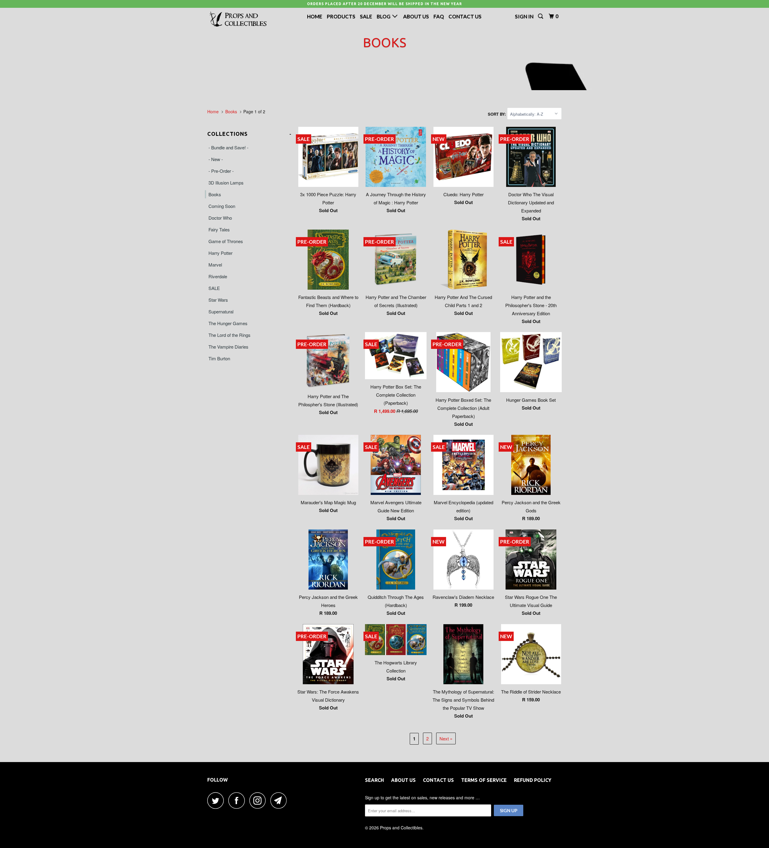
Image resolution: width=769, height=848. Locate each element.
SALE (214, 288)
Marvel (215, 264)
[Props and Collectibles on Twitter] (217, 800)
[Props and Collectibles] (238, 19)
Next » (445, 738)
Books (214, 194)
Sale (366, 16)
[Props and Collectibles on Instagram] (259, 800)
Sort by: (497, 114)
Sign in (524, 16)
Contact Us (465, 16)
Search (374, 780)
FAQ (438, 16)
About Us (416, 16)
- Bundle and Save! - (228, 147)
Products (341, 16)
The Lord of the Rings (229, 335)
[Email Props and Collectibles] (280, 800)
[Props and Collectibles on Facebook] (238, 800)
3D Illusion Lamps (226, 182)
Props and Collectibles (401, 828)
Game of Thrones (225, 241)
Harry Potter (220, 253)
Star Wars (218, 300)
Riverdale (217, 276)
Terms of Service (484, 780)
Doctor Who (220, 218)
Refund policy (532, 780)
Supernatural (220, 311)
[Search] (541, 16)
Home (314, 16)
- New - (215, 159)
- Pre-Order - (221, 171)
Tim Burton (219, 358)
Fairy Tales (219, 229)
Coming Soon (221, 206)
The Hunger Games (228, 323)
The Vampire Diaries (228, 346)
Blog (384, 16)
